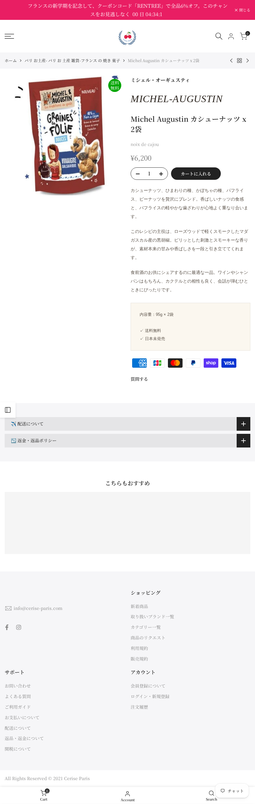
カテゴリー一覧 (146, 627)
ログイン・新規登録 (150, 696)
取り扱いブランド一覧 (152, 616)
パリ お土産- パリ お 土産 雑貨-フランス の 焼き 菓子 (72, 60)
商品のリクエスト (148, 637)
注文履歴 (139, 707)
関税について (18, 749)
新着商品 (139, 606)
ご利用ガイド (18, 707)
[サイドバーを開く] (8, 410)
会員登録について (148, 686)
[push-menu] (9, 36)
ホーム (11, 60)
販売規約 (139, 659)
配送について (18, 728)
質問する (139, 379)
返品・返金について (24, 738)
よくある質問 (18, 696)
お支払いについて (22, 717)
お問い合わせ (18, 686)
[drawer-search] (219, 36)
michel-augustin (177, 98)
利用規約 (139, 648)
